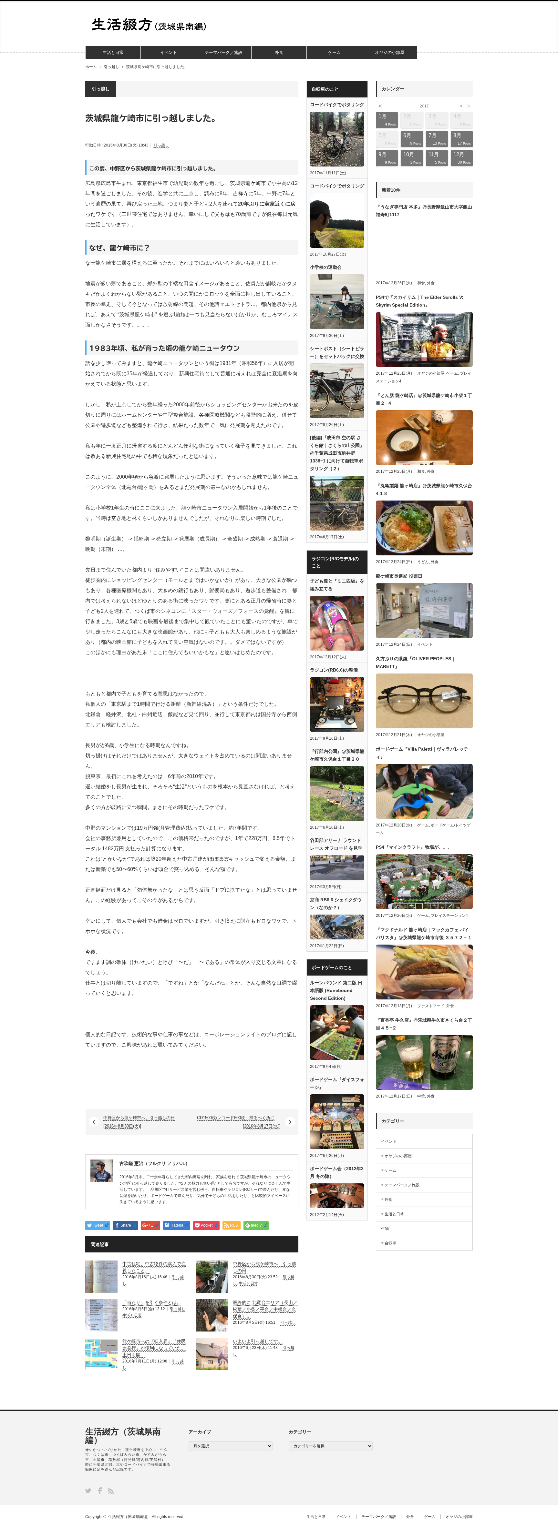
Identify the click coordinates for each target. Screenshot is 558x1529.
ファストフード (430, 1006)
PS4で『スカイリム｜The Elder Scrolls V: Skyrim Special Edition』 (419, 301)
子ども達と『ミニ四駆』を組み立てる (337, 584)
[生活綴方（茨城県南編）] (150, 24)
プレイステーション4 (449, 915)
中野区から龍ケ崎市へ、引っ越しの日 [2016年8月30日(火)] (139, 1122)
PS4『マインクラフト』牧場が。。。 (414, 847)
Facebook (100, 1490)
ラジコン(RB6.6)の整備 (334, 670)
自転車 (390, 1243)
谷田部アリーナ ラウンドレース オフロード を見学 (336, 844)
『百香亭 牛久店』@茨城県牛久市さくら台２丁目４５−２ (424, 1024)
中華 (421, 1096)
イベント (168, 52)
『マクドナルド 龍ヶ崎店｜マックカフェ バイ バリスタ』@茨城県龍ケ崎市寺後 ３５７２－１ (424, 933)
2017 (424, 106)
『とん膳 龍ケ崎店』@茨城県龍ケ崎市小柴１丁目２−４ (424, 399)
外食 (279, 52)
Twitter (88, 1490)
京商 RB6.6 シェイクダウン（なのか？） (336, 903)
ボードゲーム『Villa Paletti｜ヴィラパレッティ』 (422, 752)
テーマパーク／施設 (224, 52)
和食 (421, 283)
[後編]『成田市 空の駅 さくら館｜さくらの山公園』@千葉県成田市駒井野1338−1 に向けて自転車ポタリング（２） (337, 453)
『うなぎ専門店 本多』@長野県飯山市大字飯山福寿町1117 (424, 210)
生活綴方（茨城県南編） (123, 1436)
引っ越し (111, 67)
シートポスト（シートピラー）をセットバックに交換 (337, 352)
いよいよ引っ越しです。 (258, 1341)
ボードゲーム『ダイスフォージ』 (337, 1083)
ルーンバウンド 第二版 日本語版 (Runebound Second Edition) (336, 990)
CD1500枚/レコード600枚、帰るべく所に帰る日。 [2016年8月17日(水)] (244, 1122)
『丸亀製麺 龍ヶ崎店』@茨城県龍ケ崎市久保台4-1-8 (424, 489)
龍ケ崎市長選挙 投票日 (399, 576)
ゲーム (334, 52)
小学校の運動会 (326, 267)
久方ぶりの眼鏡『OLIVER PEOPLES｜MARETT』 (416, 662)
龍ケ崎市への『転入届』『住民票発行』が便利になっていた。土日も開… (154, 1348)
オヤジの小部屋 (389, 52)
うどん (423, 562)
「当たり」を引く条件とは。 (151, 1302)
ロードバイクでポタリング (337, 104)
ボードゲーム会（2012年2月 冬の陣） (337, 1172)
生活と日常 (113, 52)
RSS (111, 1491)
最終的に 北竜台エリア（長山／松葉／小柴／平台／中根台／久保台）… (265, 1309)
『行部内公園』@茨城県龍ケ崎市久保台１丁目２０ (337, 755)
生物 (385, 1228)
